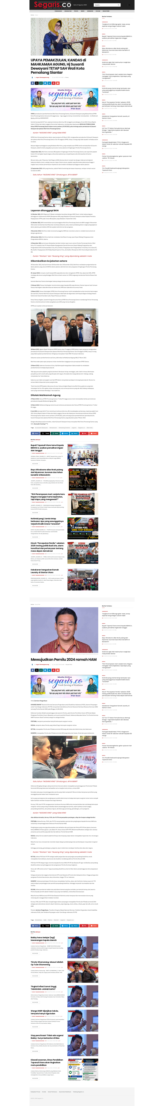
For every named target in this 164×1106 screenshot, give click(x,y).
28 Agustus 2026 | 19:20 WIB (110, 148)
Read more (35, 463)
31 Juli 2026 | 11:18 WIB (51, 1068)
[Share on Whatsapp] (41, 83)
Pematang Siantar (64, 427)
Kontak (44, 1092)
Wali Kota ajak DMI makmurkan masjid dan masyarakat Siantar (116, 63)
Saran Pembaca (52, 1092)
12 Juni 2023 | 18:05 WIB (58, 664)
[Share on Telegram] (45, 83)
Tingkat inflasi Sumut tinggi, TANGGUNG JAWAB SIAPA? (44, 987)
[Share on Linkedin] (49, 83)
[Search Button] (119, 5)
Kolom (98, 11)
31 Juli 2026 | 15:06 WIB (51, 1040)
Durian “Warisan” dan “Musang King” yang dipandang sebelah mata (62, 256)
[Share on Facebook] (33, 83)
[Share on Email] (58, 83)
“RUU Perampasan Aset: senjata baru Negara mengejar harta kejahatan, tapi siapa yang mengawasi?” (48, 497)
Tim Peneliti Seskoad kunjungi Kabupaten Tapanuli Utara (115, 169)
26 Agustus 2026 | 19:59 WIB (53, 943)
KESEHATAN (67, 11)
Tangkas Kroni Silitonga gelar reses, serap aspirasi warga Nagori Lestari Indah (116, 25)
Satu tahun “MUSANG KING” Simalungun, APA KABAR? (55, 174)
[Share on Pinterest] (53, 83)
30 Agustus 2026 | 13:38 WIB (53, 502)
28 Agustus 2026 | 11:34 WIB (110, 172)
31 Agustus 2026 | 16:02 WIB (110, 28)
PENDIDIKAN (58, 11)
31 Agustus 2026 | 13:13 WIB (53, 453)
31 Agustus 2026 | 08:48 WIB (110, 66)
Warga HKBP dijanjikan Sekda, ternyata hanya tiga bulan (44, 1012)
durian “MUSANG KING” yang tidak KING (49, 133)
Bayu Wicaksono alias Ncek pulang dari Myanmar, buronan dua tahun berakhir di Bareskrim (47, 472)
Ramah (56, 920)
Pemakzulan (53, 427)
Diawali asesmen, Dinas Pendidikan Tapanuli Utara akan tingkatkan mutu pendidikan (47, 1062)
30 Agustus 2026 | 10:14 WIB (53, 553)
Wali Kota (90, 427)
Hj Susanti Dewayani (41, 427)
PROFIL (76, 11)
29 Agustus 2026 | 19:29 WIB (53, 575)
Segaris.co (81, 427)
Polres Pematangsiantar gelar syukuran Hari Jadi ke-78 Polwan (117, 157)
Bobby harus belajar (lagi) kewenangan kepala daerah (44, 939)
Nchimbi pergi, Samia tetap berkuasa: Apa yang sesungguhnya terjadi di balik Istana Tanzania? (47, 521)
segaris (74, 427)
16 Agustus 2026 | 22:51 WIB (53, 992)
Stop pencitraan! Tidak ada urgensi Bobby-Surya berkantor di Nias (47, 1036)
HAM (45, 920)
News (82, 11)
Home (32, 15)
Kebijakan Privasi (35, 1092)
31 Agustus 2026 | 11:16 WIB (52, 477)
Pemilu (50, 920)
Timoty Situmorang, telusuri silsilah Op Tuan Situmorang (47, 963)
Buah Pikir (106, 11)
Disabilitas (38, 920)
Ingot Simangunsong (42, 77)
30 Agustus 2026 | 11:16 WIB (53, 526)
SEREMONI (90, 11)
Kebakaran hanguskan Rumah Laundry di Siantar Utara (45, 571)
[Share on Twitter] (37, 83)
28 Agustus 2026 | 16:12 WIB (110, 160)
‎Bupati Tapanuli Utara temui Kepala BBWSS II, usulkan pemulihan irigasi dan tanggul (47, 448)
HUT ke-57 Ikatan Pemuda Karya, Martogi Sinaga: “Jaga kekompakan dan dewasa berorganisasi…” (116, 130)
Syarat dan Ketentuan (65, 1092)
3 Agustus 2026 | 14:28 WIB (53, 1016)
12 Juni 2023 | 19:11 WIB (57, 77)
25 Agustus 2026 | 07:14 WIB (53, 967)
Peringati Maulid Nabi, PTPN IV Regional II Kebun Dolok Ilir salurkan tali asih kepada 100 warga (117, 144)
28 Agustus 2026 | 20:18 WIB (110, 134)
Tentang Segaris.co (78, 1092)
